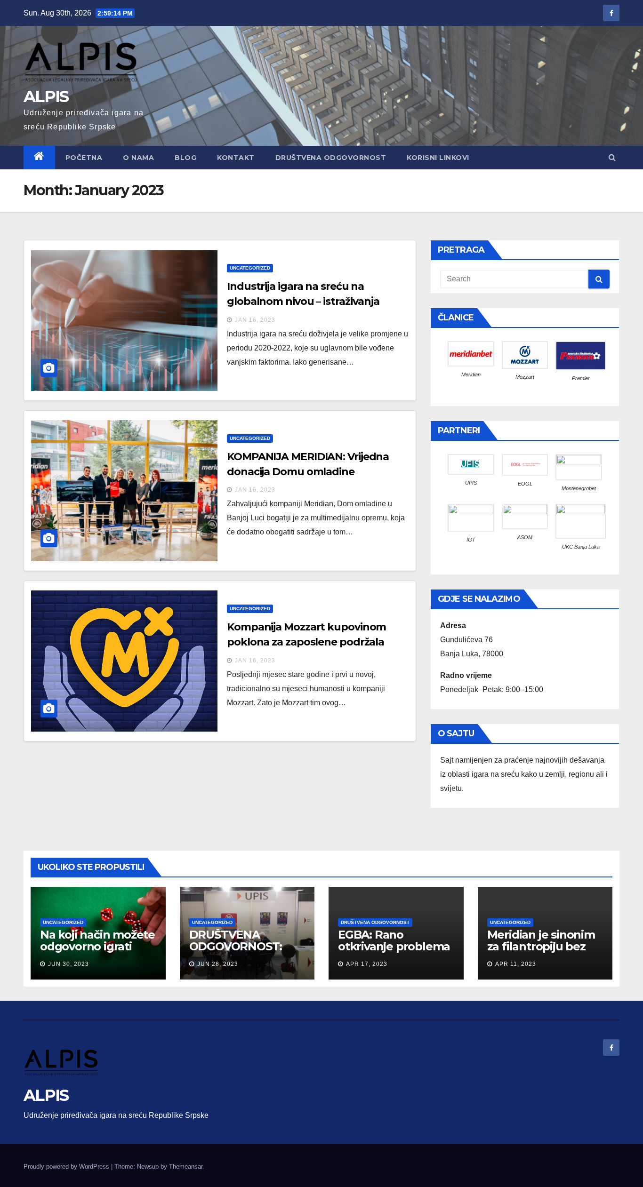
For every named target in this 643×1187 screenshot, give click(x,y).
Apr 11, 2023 (515, 964)
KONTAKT (236, 157)
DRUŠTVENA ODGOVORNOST (330, 157)
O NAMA (138, 157)
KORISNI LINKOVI (438, 157)
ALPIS (46, 96)
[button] (612, 157)
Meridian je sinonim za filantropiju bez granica (541, 946)
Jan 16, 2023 (255, 320)
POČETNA (84, 157)
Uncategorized (250, 268)
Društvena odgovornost (375, 922)
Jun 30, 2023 (68, 964)
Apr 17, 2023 (366, 964)
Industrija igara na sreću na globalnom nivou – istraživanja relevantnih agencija (303, 301)
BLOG (185, 157)
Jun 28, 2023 (217, 964)
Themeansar (185, 1166)
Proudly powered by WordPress (67, 1166)
